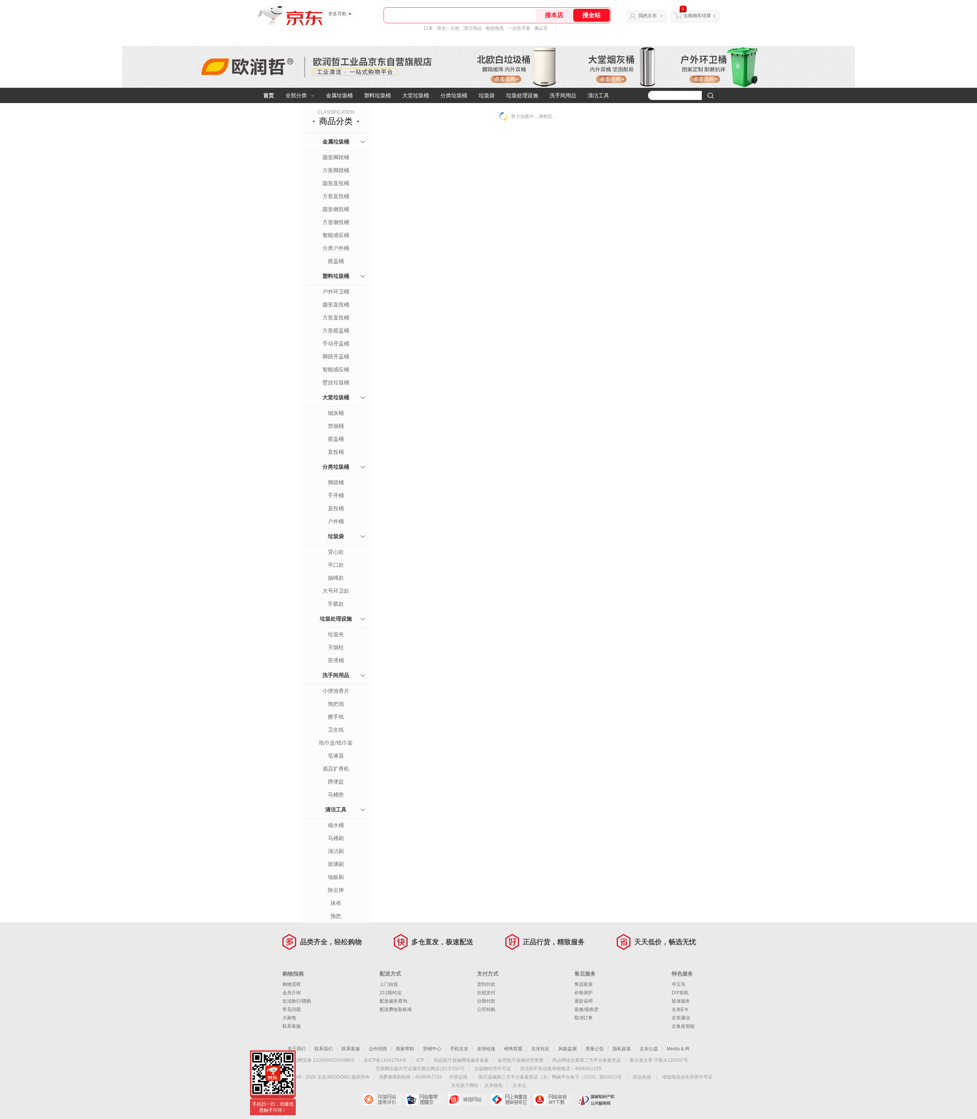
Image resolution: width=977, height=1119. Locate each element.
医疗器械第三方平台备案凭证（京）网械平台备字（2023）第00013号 (550, 1077)
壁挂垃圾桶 (335, 382)
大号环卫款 (335, 591)
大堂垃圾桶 (415, 95)
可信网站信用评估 (381, 1099)
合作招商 (378, 1048)
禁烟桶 (336, 426)
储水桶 (336, 825)
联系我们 (323, 1048)
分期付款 (486, 1001)
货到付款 (486, 984)
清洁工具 (598, 95)
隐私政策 (622, 1048)
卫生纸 (336, 730)
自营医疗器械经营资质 (520, 1060)
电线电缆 (494, 28)
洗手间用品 (563, 95)
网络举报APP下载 (552, 1099)
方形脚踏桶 (335, 170)
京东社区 (540, 1048)
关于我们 (296, 1048)
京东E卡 (680, 1009)
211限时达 (390, 992)
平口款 (336, 565)
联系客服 (291, 1026)
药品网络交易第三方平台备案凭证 (586, 1060)
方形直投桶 (335, 196)
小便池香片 (335, 691)
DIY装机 (680, 992)
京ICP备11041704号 (385, 1060)
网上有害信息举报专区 (510, 1099)
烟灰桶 (336, 413)
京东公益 (649, 1048)
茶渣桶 (336, 660)
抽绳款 (336, 578)
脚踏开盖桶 (335, 356)
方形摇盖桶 (335, 330)
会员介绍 (291, 992)
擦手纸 (336, 717)
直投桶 (336, 452)
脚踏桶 (336, 482)
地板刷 (336, 877)
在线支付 (486, 992)
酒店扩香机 (335, 769)
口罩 (428, 28)
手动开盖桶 (335, 343)
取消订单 (583, 1018)
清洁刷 (336, 851)
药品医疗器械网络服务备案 (461, 1060)
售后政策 (583, 984)
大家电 (289, 1018)
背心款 (336, 552)
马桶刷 (336, 838)
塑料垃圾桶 (377, 95)
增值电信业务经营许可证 (687, 1077)
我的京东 (647, 15)
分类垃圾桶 (453, 95)
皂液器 (336, 756)
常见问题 (291, 1009)
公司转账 (486, 1009)
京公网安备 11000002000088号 (322, 1060)
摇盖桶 (336, 261)
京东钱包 (493, 1085)
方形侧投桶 (335, 222)
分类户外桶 (335, 248)
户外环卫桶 (335, 292)
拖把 (336, 916)
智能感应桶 (335, 235)
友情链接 (486, 1048)
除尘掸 (336, 890)
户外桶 (336, 521)
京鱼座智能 (683, 1026)
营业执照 (642, 1077)
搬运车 (541, 28)
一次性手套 (519, 28)
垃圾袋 (487, 95)
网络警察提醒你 (424, 1099)
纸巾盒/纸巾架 (336, 743)
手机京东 (459, 1048)
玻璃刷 (336, 864)
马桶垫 (336, 795)
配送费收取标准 (396, 1009)
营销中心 (432, 1048)
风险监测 (567, 1048)
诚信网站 (467, 1099)
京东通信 (681, 1018)
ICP (420, 1060)
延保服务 (681, 1001)
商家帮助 (405, 1048)
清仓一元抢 (448, 28)
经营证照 (458, 1077)
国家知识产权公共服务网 (595, 1099)
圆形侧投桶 (335, 209)
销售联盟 (513, 1048)
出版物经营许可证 (492, 1068)
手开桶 (336, 495)
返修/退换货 (586, 1009)
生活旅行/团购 (296, 1001)
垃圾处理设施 (522, 95)
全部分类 (296, 95)
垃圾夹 (336, 634)
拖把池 (336, 704)
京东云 (519, 1085)
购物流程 (291, 984)
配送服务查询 (393, 1001)
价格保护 (583, 992)
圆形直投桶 (335, 183)
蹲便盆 (336, 782)
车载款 (336, 604)
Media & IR (678, 1048)
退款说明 (583, 1001)
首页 (268, 95)
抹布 (336, 903)
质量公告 (594, 1048)
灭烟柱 (336, 647)
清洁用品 (472, 28)
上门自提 (389, 984)
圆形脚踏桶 (335, 157)
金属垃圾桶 (339, 95)
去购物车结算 (697, 15)
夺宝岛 (678, 984)
